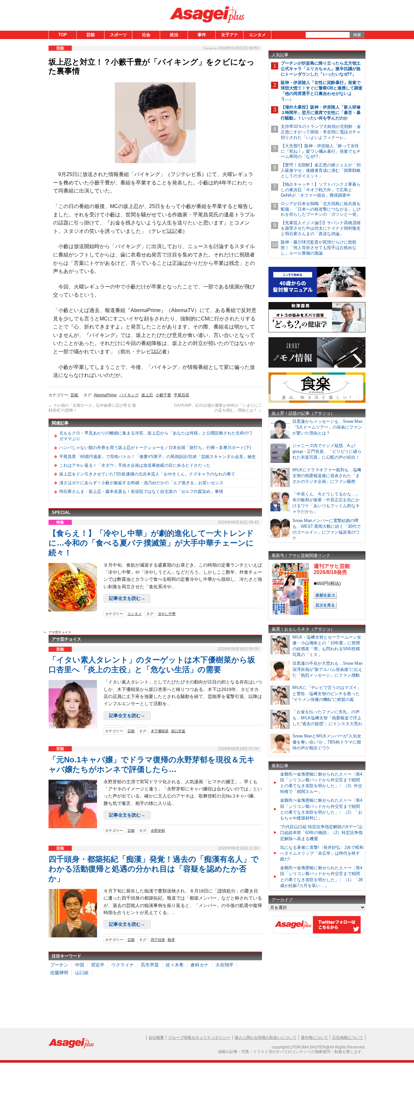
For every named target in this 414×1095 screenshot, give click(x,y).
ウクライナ (122, 964)
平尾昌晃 (181, 395)
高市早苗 (150, 964)
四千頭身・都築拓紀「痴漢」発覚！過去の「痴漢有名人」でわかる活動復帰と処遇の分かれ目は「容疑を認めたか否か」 (154, 869)
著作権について (314, 1037)
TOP (62, 34)
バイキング (129, 395)
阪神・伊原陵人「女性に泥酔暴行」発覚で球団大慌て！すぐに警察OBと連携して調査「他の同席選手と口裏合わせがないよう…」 (322, 90)
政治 (174, 34)
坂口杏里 (178, 731)
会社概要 (156, 1037)
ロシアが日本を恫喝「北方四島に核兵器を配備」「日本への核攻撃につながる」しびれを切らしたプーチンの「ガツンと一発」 (321, 209)
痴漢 (171, 940)
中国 (79, 964)
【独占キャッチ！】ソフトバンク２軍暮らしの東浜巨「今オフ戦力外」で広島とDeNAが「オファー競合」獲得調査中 (321, 190)
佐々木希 (175, 964)
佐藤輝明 (59, 972)
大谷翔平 (224, 964)
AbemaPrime (105, 395)
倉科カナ (200, 964)
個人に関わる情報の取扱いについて (265, 1037)
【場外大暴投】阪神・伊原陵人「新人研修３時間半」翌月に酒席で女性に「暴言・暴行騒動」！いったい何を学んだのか (321, 112)
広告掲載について (347, 1037)
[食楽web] (316, 401)
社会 (146, 34)
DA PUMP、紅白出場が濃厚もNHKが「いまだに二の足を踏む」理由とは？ (218, 408)
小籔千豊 (163, 395)
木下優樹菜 (160, 731)
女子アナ (229, 34)
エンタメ (257, 34)
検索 (357, 35)
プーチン (59, 964)
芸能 (90, 34)
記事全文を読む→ (127, 598)
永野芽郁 (158, 830)
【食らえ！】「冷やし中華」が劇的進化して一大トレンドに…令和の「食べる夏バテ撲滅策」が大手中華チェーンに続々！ (151, 543)
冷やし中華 (167, 614)
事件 (202, 34)
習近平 (97, 964)
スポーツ (118, 34)
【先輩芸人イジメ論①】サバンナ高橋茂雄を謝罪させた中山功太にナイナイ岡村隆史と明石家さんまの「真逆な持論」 (321, 228)
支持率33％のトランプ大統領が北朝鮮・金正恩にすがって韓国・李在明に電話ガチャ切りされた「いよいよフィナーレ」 (321, 132)
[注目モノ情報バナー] (316, 366)
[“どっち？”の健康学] (316, 331)
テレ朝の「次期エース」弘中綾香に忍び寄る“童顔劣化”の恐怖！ (92, 408)
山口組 (82, 972)
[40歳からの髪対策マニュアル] (316, 296)
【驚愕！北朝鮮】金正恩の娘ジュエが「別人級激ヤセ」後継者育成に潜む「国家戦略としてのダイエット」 (321, 170)
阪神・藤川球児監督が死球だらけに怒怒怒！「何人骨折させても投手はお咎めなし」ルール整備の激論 (318, 248)
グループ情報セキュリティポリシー (199, 1037)
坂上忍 (147, 395)
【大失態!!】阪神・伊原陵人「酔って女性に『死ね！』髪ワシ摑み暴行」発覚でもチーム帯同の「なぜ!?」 (321, 151)
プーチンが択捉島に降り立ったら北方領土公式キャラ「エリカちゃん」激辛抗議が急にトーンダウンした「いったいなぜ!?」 (321, 69)
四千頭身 (158, 940)
